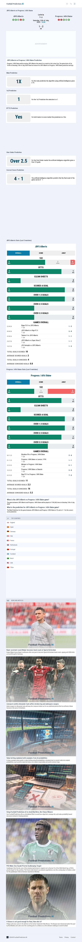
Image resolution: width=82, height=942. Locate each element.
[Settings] (71, 4)
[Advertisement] (41, 43)
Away (64, 253)
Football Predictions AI (20, 937)
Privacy (67, 937)
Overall (18, 253)
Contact (73, 937)
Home (41, 253)
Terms (61, 937)
